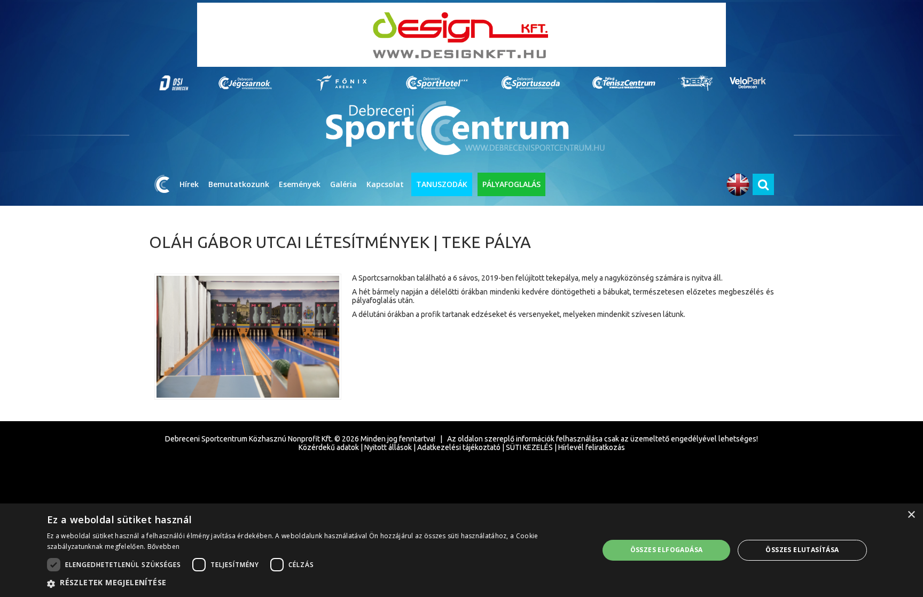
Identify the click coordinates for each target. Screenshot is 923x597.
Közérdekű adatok (329, 447)
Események (299, 184)
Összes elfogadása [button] (666, 549)
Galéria (343, 184)
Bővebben (163, 546)
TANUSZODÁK (441, 184)
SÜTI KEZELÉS (529, 447)
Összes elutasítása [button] (802, 549)
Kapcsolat (385, 184)
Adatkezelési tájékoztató (458, 447)
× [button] (911, 515)
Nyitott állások (388, 447)
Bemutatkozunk (238, 184)
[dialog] (461, 550)
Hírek (189, 184)
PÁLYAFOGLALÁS (511, 184)
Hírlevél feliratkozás (591, 447)
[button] (315, 583)
